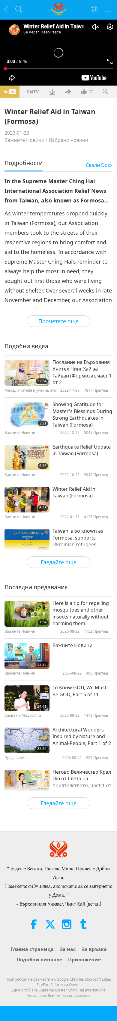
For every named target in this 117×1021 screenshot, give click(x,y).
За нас (68, 949)
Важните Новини (24, 140)
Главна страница (32, 949)
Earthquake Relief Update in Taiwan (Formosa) (81, 450)
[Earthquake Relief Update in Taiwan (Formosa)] (27, 457)
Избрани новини (68, 140)
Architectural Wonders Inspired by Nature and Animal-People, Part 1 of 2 (81, 736)
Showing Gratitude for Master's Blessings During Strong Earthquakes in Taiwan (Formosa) (82, 414)
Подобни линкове (39, 959)
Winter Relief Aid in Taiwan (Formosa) (73, 492)
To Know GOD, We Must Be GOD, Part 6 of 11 (79, 690)
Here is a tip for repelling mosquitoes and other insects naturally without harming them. (80, 613)
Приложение (84, 959)
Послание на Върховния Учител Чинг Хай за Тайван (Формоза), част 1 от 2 (82, 372)
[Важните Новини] (27, 656)
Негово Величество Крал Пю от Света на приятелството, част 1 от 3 (81, 782)
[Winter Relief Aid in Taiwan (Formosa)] (27, 499)
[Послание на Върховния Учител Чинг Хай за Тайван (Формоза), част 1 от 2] (27, 373)
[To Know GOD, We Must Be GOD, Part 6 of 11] (27, 698)
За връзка (94, 949)
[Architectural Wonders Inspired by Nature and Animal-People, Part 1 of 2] (27, 740)
